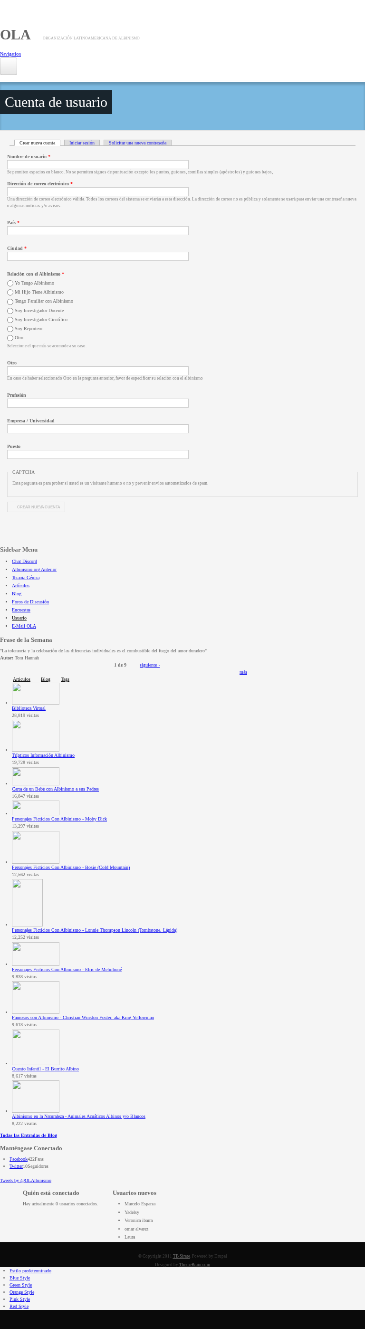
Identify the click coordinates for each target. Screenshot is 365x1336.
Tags (65, 679)
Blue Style (20, 1277)
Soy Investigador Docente (39, 310)
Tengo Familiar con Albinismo (44, 301)
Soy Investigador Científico (41, 319)
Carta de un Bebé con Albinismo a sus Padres (55, 789)
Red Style (19, 1306)
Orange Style (22, 1292)
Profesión (16, 395)
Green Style (21, 1285)
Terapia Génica (25, 577)
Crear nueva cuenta (39, 142)
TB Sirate (181, 1256)
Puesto (13, 446)
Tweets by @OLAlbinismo (25, 1180)
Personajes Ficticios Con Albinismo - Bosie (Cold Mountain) (71, 867)
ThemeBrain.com (194, 1264)
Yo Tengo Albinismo (34, 283)
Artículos (20, 585)
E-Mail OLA (24, 626)
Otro (19, 337)
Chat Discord (24, 561)
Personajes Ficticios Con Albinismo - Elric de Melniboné (67, 969)
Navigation (10, 54)
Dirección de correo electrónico (40, 183)
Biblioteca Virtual (29, 708)
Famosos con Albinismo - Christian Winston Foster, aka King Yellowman (83, 1017)
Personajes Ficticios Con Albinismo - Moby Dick (59, 818)
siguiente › (150, 665)
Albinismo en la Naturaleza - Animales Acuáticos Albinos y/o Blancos (78, 1116)
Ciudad (17, 248)
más (243, 672)
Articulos (21, 679)
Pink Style (20, 1299)
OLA (15, 34)
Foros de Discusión (30, 601)
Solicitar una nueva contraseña (137, 142)
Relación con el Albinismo (35, 274)
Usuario (19, 617)
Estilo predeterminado (30, 1270)
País (13, 222)
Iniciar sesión (82, 142)
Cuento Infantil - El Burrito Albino (45, 1068)
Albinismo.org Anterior (34, 569)
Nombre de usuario (28, 156)
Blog (16, 593)
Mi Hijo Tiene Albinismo (39, 292)
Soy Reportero (28, 328)
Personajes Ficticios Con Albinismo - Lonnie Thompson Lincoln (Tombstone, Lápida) (94, 930)
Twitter (16, 1166)
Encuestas (21, 609)
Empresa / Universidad (31, 420)
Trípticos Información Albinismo (43, 755)
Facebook (19, 1159)
